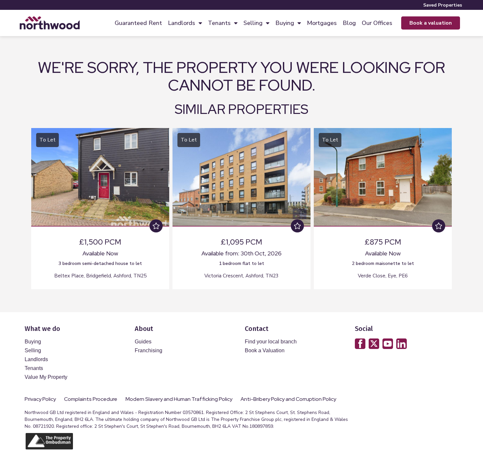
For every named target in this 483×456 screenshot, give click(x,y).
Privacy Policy (40, 399)
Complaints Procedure (90, 399)
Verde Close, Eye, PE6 (383, 275)
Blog (349, 23)
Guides (143, 341)
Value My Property (46, 377)
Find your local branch (271, 341)
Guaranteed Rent (138, 23)
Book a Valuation (265, 350)
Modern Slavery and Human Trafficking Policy (179, 399)
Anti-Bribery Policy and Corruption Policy (289, 399)
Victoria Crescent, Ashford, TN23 (241, 275)
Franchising (148, 350)
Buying (284, 23)
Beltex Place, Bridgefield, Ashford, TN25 (100, 275)
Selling (253, 23)
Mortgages (322, 23)
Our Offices (377, 23)
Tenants (219, 23)
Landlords (181, 23)
